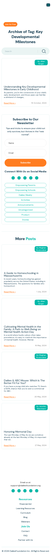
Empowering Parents (25, 185)
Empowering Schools (25, 190)
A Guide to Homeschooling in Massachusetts (21, 274)
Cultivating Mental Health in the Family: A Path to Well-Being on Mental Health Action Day (22, 329)
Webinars (25, 521)
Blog (25, 517)
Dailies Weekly (25, 195)
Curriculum (25, 512)
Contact (25, 531)
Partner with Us (25, 540)
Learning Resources (25, 508)
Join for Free (10, 24)
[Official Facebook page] (13, 177)
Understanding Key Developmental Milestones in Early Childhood (24, 88)
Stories (25, 219)
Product (25, 214)
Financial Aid (25, 504)
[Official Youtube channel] (25, 177)
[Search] (43, 51)
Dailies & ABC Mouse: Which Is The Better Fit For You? (24, 382)
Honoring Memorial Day (18, 431)
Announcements (25, 205)
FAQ (25, 535)
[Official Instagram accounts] (19, 177)
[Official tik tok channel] (30, 177)
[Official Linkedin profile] (36, 177)
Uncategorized (25, 209)
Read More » (10, 103)
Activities (25, 200)
